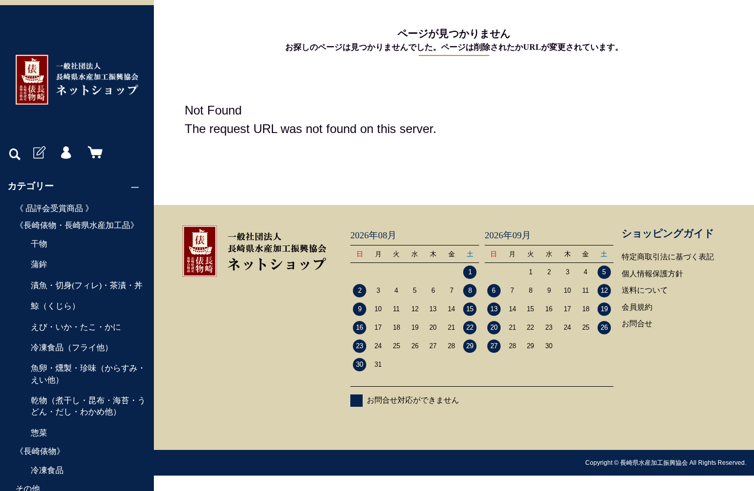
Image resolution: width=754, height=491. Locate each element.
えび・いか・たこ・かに (76, 327)
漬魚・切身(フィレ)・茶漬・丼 (87, 285)
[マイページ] (65, 153)
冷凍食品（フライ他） (72, 347)
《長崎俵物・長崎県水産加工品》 (76, 225)
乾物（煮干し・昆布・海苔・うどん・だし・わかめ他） (88, 406)
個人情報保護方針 (652, 273)
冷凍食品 (47, 470)
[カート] (93, 153)
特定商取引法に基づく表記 (668, 256)
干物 (39, 243)
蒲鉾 (39, 264)
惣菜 (39, 432)
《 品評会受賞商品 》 (54, 208)
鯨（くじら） (55, 305)
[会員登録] (38, 153)
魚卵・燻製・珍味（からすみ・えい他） (88, 374)
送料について (645, 290)
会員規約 (637, 307)
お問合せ (637, 323)
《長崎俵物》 (40, 451)
